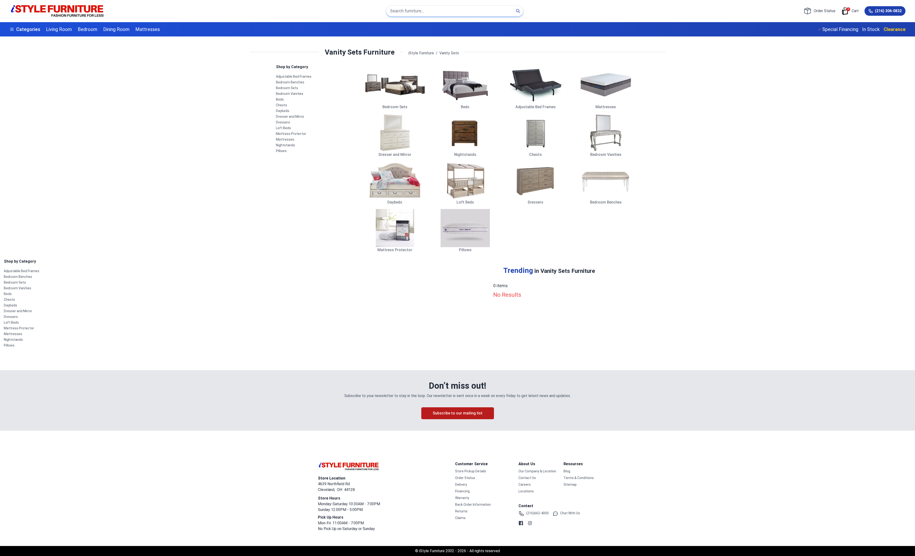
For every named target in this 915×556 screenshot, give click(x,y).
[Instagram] (530, 523)
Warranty (462, 498)
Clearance (894, 29)
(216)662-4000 (537, 513)
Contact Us (527, 478)
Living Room (59, 29)
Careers (524, 484)
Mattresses (147, 29)
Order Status (465, 478)
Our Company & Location (537, 471)
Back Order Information (473, 504)
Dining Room (116, 29)
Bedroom (87, 29)
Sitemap (570, 484)
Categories (28, 29)
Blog (567, 471)
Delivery (461, 484)
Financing (462, 491)
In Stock (871, 29)
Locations (526, 491)
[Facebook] (520, 523)
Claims (460, 518)
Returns (461, 511)
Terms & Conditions (579, 478)
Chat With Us (570, 513)
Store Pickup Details (470, 471)
